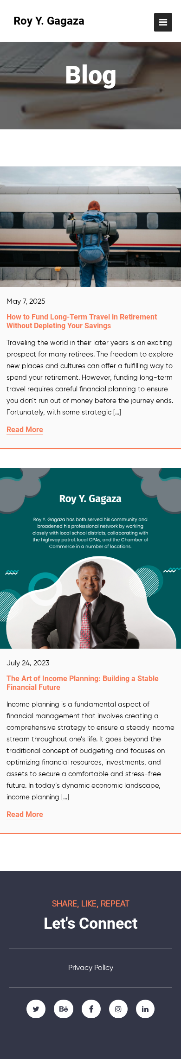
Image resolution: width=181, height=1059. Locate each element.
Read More (24, 429)
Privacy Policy (90, 968)
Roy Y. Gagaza (48, 20)
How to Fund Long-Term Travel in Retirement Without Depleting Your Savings (81, 321)
